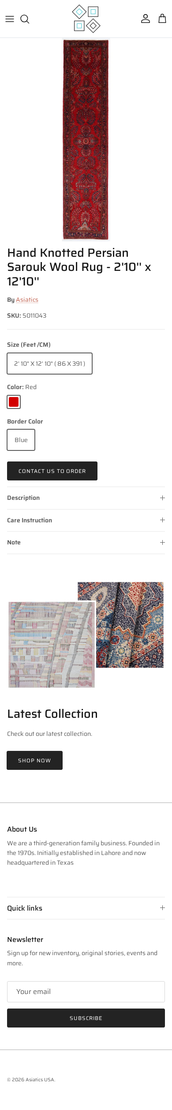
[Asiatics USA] (86, 18)
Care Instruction (29, 520)
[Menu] (9, 19)
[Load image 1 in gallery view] (86, 139)
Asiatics (27, 299)
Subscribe (86, 1018)
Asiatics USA (40, 1080)
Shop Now (34, 760)
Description (23, 497)
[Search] (29, 19)
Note (14, 542)
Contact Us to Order (52, 471)
